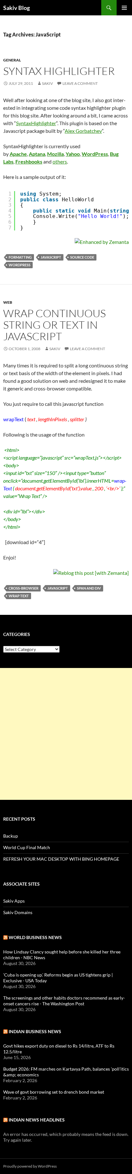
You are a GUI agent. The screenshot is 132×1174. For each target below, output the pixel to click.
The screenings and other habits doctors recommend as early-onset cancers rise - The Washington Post (64, 1000)
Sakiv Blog (16, 7)
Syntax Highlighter (59, 70)
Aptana (37, 154)
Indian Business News (35, 1031)
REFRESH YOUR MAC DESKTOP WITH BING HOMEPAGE (61, 859)
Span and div (89, 588)
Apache (18, 154)
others (60, 161)
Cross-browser (23, 588)
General (12, 60)
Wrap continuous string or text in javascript (54, 325)
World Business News (35, 937)
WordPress (95, 154)
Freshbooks (28, 161)
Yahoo (73, 154)
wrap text (19, 596)
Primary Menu (124, 7)
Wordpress (19, 265)
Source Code (82, 257)
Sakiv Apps (14, 901)
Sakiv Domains (17, 912)
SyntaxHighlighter (36, 123)
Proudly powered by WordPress (30, 1166)
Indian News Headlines (37, 1119)
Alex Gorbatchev (83, 131)
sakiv (47, 83)
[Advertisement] (66, 734)
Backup (10, 836)
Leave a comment (80, 83)
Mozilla (55, 154)
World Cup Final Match (26, 847)
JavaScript (51, 257)
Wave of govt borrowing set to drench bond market (53, 1092)
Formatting (20, 257)
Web (7, 302)
